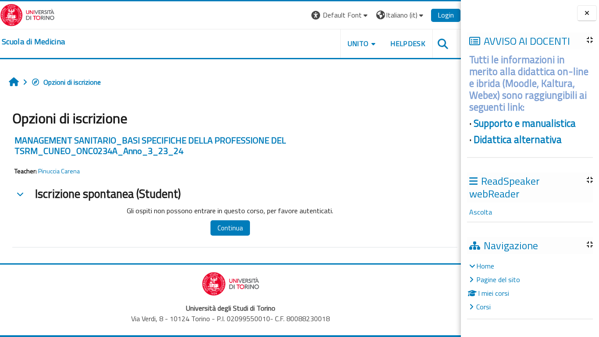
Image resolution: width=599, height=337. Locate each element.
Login (446, 15)
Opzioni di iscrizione (72, 82)
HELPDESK (407, 43)
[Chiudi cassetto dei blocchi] (587, 13)
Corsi (483, 306)
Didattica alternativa (518, 139)
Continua (230, 228)
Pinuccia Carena (59, 171)
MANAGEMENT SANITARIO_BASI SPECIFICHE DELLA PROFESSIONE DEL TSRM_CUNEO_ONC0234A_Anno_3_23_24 (150, 145)
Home (485, 266)
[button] (340, 15)
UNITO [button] (358, 43)
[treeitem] (529, 286)
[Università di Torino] (27, 14)
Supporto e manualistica (525, 123)
